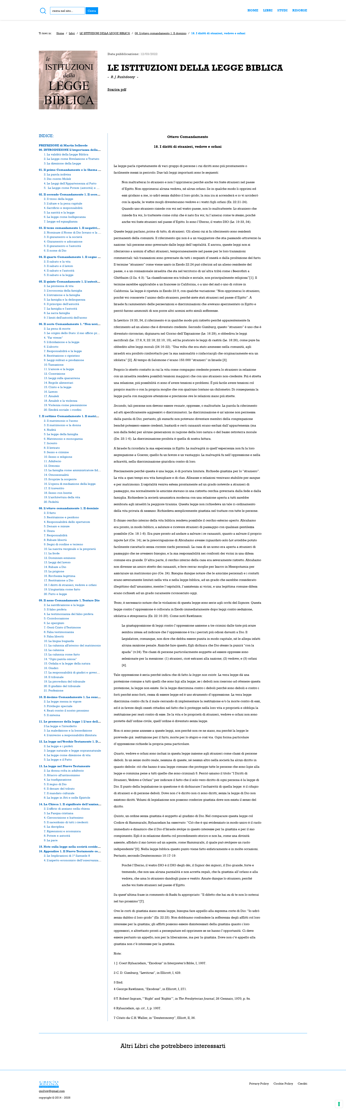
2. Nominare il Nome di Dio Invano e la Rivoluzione (79, 232)
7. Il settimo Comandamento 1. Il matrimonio (72, 416)
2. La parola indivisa (57, 174)
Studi (282, 10)
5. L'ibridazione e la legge (61, 342)
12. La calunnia (54, 650)
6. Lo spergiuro (54, 623)
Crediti (302, 1083)
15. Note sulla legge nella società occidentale (72, 846)
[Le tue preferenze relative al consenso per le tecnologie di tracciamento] (339, 1104)
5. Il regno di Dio (55, 784)
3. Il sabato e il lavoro (58, 266)
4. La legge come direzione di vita (67, 755)
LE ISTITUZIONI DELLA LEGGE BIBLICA (105, 33)
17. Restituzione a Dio (58, 580)
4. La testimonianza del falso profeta (68, 614)
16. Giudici (51, 668)
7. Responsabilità (55, 535)
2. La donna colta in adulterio (64, 770)
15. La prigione (54, 571)
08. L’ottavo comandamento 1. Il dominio (160, 33)
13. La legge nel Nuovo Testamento (64, 766)
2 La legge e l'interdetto (60, 726)
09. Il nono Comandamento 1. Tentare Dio (69, 600)
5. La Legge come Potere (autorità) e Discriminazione (81, 187)
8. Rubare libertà (55, 539)
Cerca (92, 10)
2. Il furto (50, 512)
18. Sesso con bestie (58, 492)
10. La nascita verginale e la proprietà (70, 548)
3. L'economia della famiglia (63, 290)
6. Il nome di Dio (55, 250)
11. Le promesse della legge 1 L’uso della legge (74, 721)
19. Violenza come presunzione (65, 405)
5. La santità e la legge (59, 212)
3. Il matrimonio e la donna (62, 425)
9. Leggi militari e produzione (64, 360)
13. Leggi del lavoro (57, 562)
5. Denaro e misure (57, 526)
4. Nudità (50, 429)
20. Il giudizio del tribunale (62, 686)
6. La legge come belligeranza (65, 216)
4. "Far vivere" (53, 337)
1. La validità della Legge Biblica (66, 154)
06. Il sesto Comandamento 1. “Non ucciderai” (73, 324)
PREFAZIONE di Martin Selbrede (63, 145)
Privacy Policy (259, 1083)
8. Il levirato (52, 447)
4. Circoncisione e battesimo (63, 817)
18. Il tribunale (54, 677)
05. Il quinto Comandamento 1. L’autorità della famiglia (79, 281)
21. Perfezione (53, 690)
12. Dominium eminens (59, 558)
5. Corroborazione (56, 618)
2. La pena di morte (57, 328)
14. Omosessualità (56, 474)
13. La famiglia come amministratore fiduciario (75, 470)
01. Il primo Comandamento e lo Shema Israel (73, 169)
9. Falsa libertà (54, 636)
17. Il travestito (54, 488)
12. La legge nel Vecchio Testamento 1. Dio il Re (73, 741)
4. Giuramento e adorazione (63, 241)
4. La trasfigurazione (57, 779)
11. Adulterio (52, 461)
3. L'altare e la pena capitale (63, 203)
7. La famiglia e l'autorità (60, 308)
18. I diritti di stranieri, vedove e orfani (70, 585)
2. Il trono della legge (58, 198)
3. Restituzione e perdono (61, 517)
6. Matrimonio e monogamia (63, 438)
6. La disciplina (54, 826)
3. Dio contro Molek (57, 178)
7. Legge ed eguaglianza (60, 221)
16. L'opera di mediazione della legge (70, 483)
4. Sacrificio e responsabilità (63, 207)
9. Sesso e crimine (56, 452)
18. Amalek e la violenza (60, 400)
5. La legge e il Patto (58, 759)
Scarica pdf (117, 89)
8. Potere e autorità (57, 835)
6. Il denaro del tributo (59, 788)
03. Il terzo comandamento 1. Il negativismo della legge (80, 227)
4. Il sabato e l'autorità (59, 270)
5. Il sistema (52, 715)
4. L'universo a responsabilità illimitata (70, 735)
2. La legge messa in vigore (62, 701)
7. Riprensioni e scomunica (62, 831)
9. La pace (51, 840)
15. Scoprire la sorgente (60, 479)
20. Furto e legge (55, 594)
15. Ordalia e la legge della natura (67, 663)
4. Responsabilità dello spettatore (67, 521)
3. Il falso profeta (55, 609)
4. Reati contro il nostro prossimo (66, 710)
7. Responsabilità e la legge (63, 351)
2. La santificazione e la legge (64, 605)
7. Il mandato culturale (59, 793)
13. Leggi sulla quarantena (62, 378)
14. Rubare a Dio (55, 567)
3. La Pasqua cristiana (58, 813)
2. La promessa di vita (58, 286)
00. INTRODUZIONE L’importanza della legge (73, 149)
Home (252, 10)
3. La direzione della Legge (62, 163)
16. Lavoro (51, 391)
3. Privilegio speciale (58, 706)
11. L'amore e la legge (59, 369)
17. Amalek (51, 396)
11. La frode (52, 553)
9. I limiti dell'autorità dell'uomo (65, 317)
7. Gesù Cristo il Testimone (62, 627)
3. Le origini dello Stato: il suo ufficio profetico (75, 333)
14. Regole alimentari (58, 382)
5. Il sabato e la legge (58, 275)
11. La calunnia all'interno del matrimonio (72, 645)
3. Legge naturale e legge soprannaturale (72, 750)
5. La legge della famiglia (61, 434)
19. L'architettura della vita (62, 497)
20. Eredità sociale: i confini (62, 409)
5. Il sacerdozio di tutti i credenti (66, 822)
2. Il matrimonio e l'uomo (61, 420)
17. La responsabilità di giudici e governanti (74, 672)
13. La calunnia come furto (62, 654)
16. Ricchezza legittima (59, 576)
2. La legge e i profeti (58, 746)
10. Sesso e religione (58, 456)
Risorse (299, 10)
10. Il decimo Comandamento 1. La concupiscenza (76, 697)
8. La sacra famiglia (57, 313)
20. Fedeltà (51, 501)
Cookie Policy (283, 1083)
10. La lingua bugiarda (59, 641)
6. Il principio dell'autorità (61, 304)
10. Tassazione (54, 364)
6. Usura (49, 530)
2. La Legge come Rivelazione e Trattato (71, 158)
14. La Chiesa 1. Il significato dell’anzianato (71, 804)
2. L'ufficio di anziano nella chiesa (67, 808)
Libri (268, 10)
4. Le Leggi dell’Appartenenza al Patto (70, 183)
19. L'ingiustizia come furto (62, 589)
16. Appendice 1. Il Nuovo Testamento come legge (75, 851)
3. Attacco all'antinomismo (62, 775)
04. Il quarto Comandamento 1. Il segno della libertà (77, 257)
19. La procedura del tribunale (64, 681)
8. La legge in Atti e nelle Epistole (67, 797)
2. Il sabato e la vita (57, 261)
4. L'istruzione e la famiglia (62, 295)
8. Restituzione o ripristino (62, 355)
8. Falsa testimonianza (59, 632)
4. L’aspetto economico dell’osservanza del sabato (79, 860)
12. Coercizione (54, 373)
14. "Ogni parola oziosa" (60, 659)
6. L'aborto (51, 346)
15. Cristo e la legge (57, 387)
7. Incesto (50, 443)
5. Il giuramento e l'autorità (62, 246)
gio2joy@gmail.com (52, 1091)
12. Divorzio (52, 465)
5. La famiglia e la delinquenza (64, 299)
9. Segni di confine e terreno (63, 544)
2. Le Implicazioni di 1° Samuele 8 (67, 855)
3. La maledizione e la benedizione (68, 730)
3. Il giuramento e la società (63, 237)
